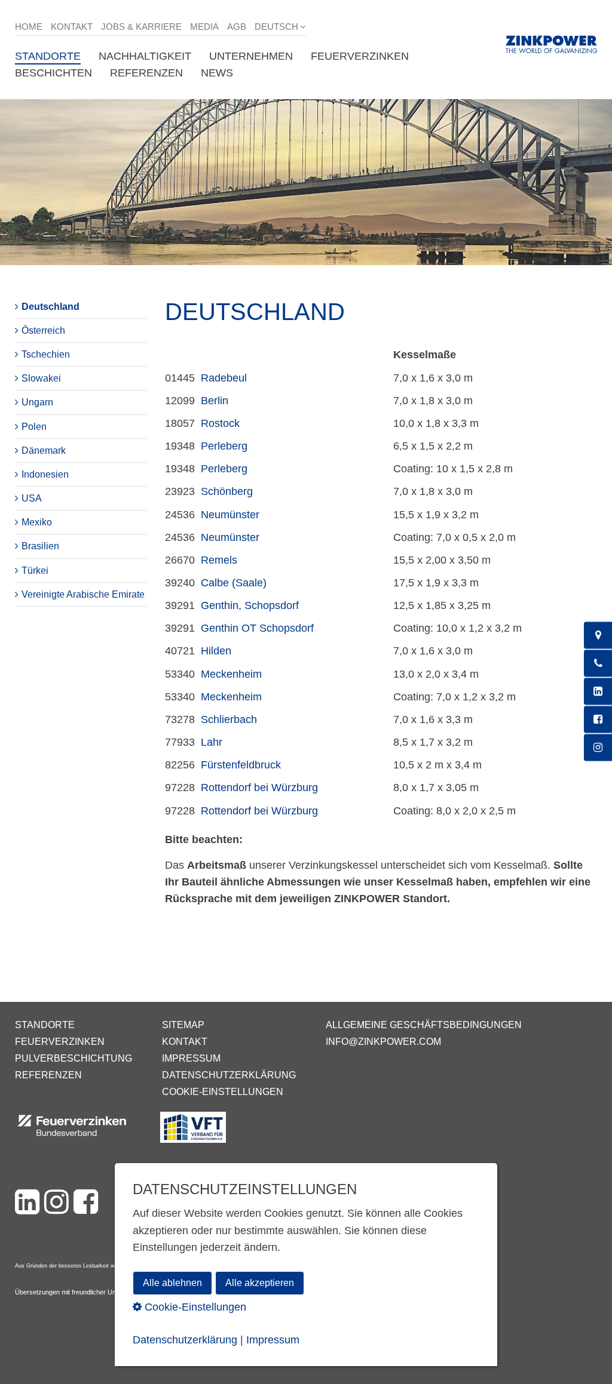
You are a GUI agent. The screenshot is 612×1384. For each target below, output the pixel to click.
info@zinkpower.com (383, 1042)
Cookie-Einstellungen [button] (194, 1307)
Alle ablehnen (172, 1283)
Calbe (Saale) (234, 583)
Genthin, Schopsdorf (250, 605)
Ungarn (37, 402)
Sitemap (183, 1025)
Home (28, 26)
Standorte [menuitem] (48, 56)
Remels (219, 560)
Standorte (45, 1025)
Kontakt (72, 26)
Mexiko (37, 522)
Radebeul (224, 378)
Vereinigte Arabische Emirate (83, 594)
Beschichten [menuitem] (53, 73)
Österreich (43, 330)
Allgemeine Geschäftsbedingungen (424, 1025)
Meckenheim (231, 674)
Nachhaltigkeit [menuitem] (145, 56)
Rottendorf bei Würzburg (259, 788)
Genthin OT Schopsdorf (257, 628)
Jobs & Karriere (141, 26)
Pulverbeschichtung (73, 1058)
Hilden (216, 651)
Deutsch (276, 26)
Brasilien (40, 546)
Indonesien (45, 474)
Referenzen (48, 1075)
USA (32, 498)
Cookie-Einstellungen (222, 1092)
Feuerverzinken (60, 1042)
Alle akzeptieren (259, 1283)
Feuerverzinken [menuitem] (360, 56)
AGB (236, 26)
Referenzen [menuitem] (146, 73)
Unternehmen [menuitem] (251, 56)
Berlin (214, 401)
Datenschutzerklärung (229, 1075)
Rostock (220, 423)
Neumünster (230, 515)
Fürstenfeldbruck (241, 765)
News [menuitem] (217, 73)
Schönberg (227, 491)
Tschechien (46, 354)
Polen (34, 427)
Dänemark (44, 450)
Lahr (211, 742)
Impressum (191, 1058)
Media (204, 26)
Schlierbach (229, 719)
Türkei (35, 570)
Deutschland (50, 307)
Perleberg (224, 446)
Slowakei (41, 378)
